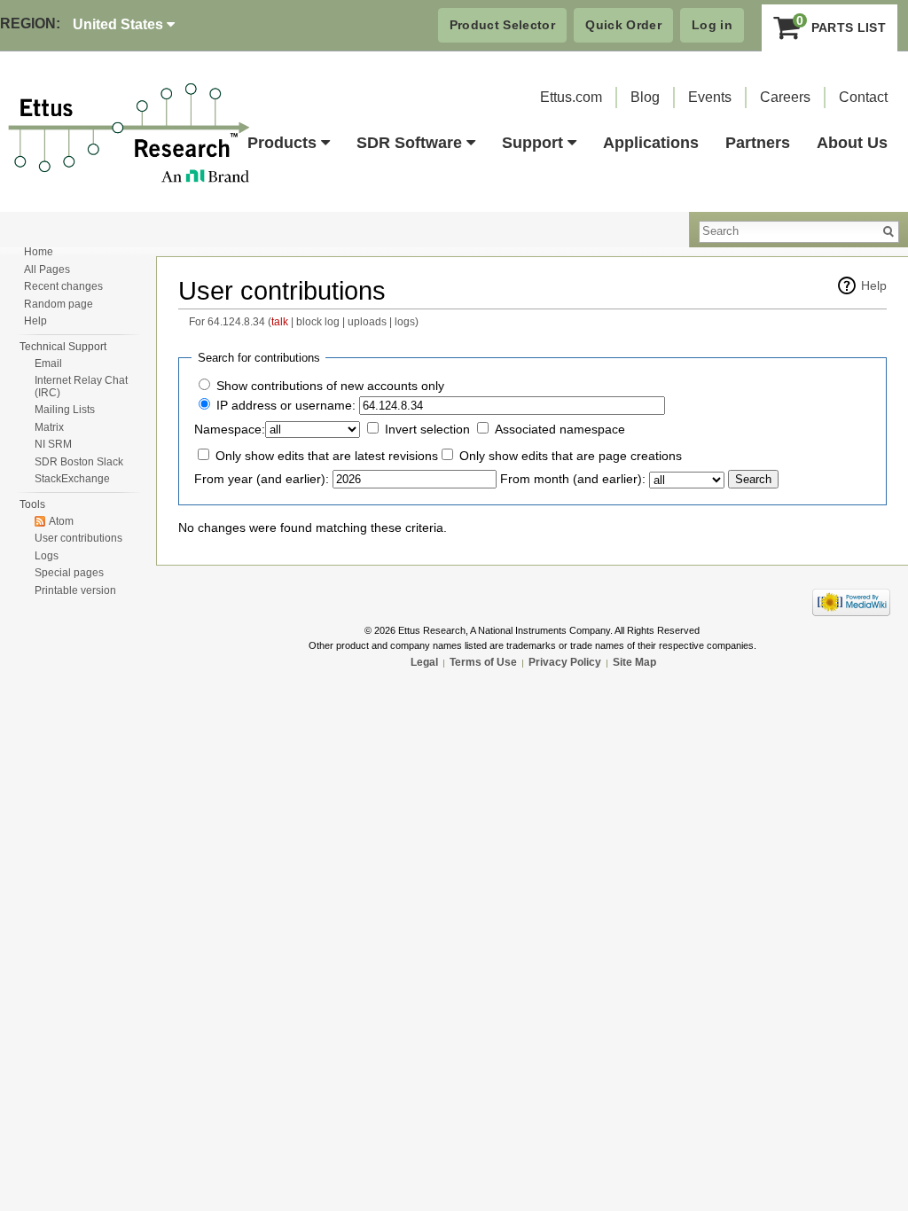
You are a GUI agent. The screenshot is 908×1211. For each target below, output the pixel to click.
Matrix (49, 427)
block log (318, 321)
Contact (863, 97)
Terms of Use (483, 662)
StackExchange (72, 479)
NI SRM (53, 444)
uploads (367, 321)
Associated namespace (560, 429)
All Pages (47, 269)
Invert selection (427, 429)
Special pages (69, 572)
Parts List (841, 23)
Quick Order (623, 25)
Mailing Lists (65, 409)
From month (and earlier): (573, 479)
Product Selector (503, 25)
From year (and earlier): (261, 479)
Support (532, 143)
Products (282, 143)
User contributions (78, 538)
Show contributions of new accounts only (330, 386)
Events (710, 97)
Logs (47, 556)
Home (38, 252)
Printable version (75, 590)
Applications (651, 143)
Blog (645, 97)
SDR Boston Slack (79, 462)
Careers (785, 97)
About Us (852, 143)
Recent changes (63, 286)
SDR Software (409, 143)
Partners (757, 143)
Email (48, 363)
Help (874, 285)
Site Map (634, 662)
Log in (712, 25)
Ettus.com (571, 97)
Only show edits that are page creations (570, 456)
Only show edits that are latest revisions (326, 456)
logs (405, 321)
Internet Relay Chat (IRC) (81, 386)
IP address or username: (286, 405)
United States (120, 24)
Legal (424, 662)
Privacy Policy (564, 662)
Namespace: (229, 429)
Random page (58, 304)
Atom (61, 521)
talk (279, 321)
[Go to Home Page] (129, 133)
